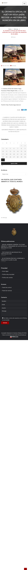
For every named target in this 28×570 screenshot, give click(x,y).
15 (21, 151)
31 (3, 160)
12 (10, 151)
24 (3, 157)
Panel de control (6, 287)
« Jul (2, 165)
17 (3, 154)
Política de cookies (7, 277)
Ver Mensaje (4, 217)
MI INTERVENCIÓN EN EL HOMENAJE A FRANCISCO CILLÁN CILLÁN (12, 259)
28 (17, 157)
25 (6, 157)
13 (14, 151)
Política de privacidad (8, 274)
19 (10, 154)
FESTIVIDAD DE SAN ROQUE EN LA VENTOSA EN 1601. (11, 253)
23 (25, 154)
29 (21, 157)
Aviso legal (5, 271)
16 (25, 151)
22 (21, 154)
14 (17, 151)
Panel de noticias (7, 290)
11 (6, 151)
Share (14, 37)
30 (25, 157)
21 (17, 154)
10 (3, 151)
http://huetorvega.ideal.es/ (13, 105)
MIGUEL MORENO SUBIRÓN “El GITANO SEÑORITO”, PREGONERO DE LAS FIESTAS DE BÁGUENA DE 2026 (14, 246)
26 (10, 157)
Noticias (14, 65)
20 (14, 154)
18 (6, 154)
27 (14, 157)
